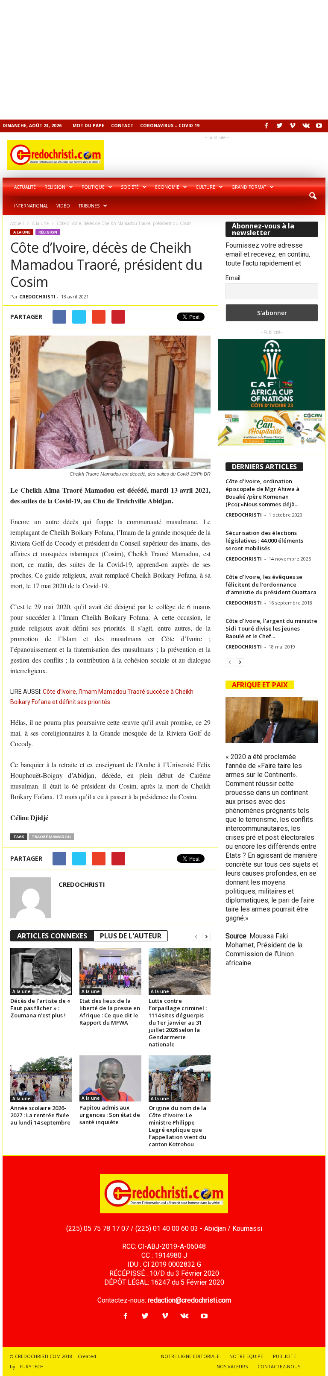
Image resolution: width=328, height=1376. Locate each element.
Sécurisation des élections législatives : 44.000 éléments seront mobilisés (264, 540)
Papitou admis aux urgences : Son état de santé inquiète (109, 1115)
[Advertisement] (164, 60)
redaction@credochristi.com (189, 1300)
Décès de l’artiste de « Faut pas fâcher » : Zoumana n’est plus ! (40, 1008)
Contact (122, 126)
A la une (40, 223)
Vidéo (63, 206)
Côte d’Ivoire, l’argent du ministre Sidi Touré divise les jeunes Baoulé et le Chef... (271, 628)
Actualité (25, 187)
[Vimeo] (292, 126)
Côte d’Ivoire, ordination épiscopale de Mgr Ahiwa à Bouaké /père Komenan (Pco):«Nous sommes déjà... (262, 492)
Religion (54, 187)
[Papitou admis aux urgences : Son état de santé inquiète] (110, 1078)
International (31, 206)
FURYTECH (32, 1366)
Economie (167, 187)
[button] (312, 196)
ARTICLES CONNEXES (52, 936)
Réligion (47, 232)
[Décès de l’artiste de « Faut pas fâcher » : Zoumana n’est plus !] (41, 971)
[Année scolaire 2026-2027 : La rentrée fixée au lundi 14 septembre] (41, 1078)
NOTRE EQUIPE (246, 1356)
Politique (93, 187)
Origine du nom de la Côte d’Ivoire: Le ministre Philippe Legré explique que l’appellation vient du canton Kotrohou (177, 1126)
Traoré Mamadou (51, 836)
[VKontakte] (306, 126)
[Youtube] (319, 126)
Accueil (17, 223)
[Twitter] (279, 126)
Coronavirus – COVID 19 (169, 126)
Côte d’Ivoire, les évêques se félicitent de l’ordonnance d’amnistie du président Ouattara (271, 584)
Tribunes (89, 206)
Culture (205, 187)
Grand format (248, 187)
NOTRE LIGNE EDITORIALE (190, 1356)
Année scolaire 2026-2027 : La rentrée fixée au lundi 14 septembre (40, 1115)
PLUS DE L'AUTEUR (130, 936)
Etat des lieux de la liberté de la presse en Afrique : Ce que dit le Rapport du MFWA (109, 1011)
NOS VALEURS (232, 1366)
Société (130, 187)
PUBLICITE (284, 1356)
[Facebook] (266, 126)
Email (233, 278)
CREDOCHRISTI (37, 296)
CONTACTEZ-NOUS (279, 1366)
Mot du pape (88, 126)
